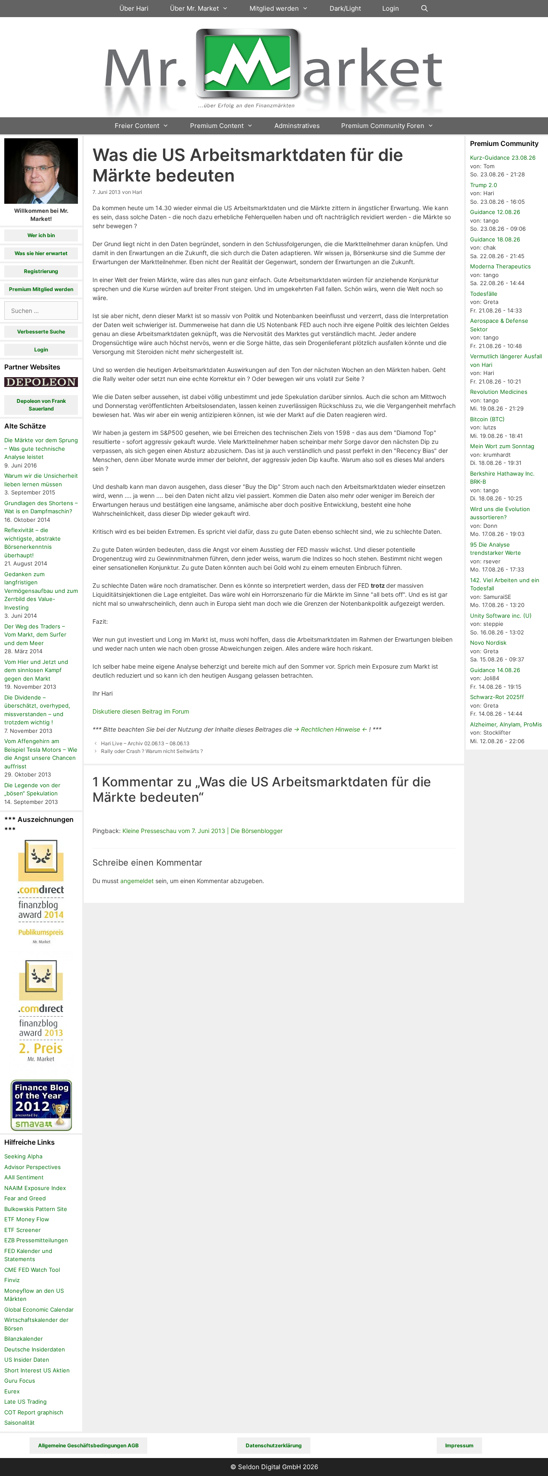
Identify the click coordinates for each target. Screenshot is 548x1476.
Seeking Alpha (23, 1156)
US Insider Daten (26, 1359)
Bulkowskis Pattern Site (35, 1208)
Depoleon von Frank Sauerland (41, 405)
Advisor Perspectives (32, 1167)
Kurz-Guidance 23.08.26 (503, 157)
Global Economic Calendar (39, 1309)
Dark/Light (345, 8)
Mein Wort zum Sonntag (502, 446)
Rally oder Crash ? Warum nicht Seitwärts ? (152, 751)
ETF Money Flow (26, 1219)
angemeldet (137, 880)
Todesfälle (483, 293)
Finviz (12, 1280)
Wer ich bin (41, 235)
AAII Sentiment (24, 1177)
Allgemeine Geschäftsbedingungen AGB (88, 1445)
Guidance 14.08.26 (495, 670)
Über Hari (134, 8)
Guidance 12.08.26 (495, 211)
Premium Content (217, 126)
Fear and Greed (25, 1198)
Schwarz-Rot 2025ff (497, 696)
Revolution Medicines (498, 391)
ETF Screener (22, 1229)
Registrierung (41, 271)
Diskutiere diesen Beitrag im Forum (140, 711)
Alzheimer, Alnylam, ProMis (506, 724)
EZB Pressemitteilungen (36, 1240)
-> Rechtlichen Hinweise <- (330, 729)
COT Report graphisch (33, 1412)
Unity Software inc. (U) (501, 615)
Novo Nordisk (488, 642)
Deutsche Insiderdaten (34, 1349)
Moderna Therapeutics (500, 266)
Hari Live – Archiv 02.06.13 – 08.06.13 (145, 743)
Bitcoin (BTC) (487, 419)
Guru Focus (19, 1380)
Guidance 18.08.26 (495, 239)
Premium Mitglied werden (41, 289)
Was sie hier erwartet (41, 253)
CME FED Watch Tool (32, 1269)
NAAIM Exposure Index (35, 1187)
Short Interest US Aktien (37, 1370)
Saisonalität (19, 1422)
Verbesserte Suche (41, 331)
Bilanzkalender (23, 1338)
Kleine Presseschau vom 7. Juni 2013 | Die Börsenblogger (202, 830)
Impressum (459, 1445)
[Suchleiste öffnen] (424, 8)
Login (390, 8)
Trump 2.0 (483, 185)
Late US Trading (25, 1401)
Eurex (12, 1391)
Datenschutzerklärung (274, 1445)
